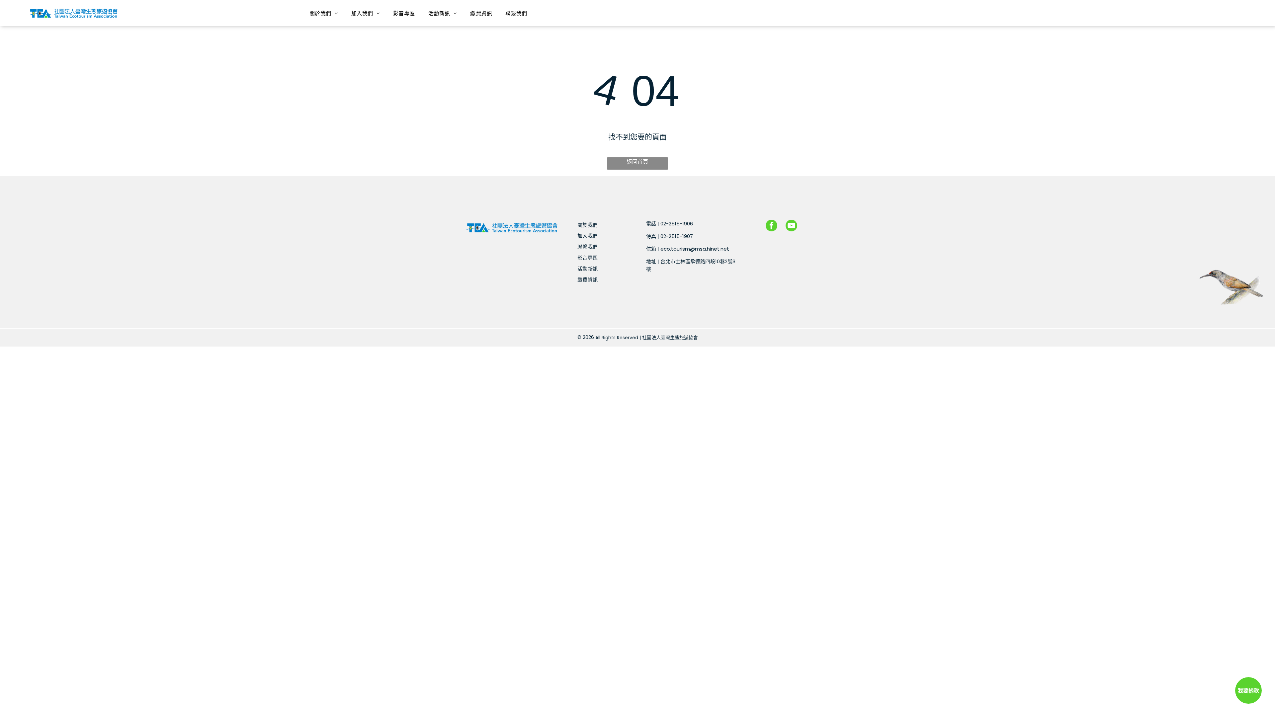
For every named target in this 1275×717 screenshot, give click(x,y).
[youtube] (791, 226)
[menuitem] (324, 13)
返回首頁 (637, 162)
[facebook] (771, 226)
